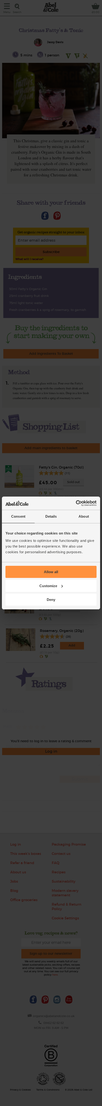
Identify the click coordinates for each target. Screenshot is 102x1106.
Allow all (51, 572)
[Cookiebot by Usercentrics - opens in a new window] (76, 503)
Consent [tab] (18, 516)
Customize (48, 586)
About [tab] (84, 516)
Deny (51, 600)
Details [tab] (51, 516)
